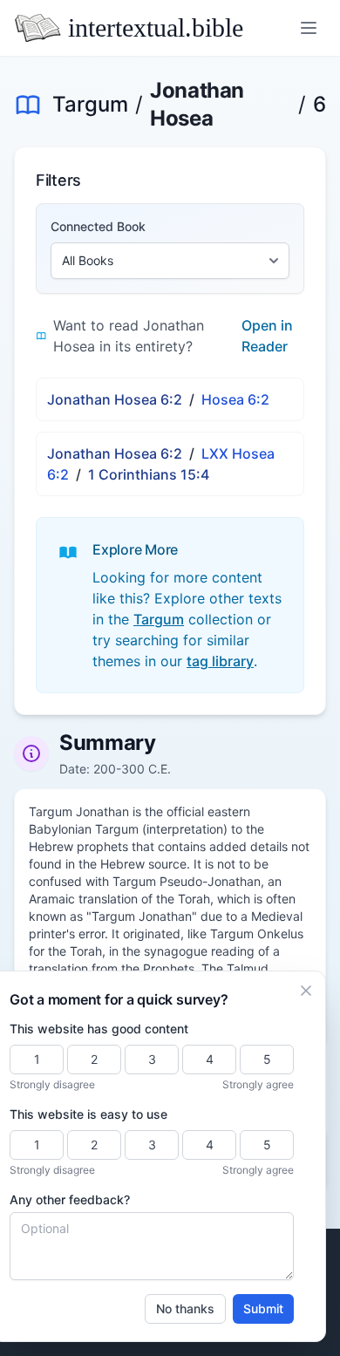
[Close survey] (306, 990)
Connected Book (98, 226)
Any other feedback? (70, 1199)
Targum (90, 104)
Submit (263, 1308)
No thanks (185, 1308)
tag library (220, 661)
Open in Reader (267, 336)
